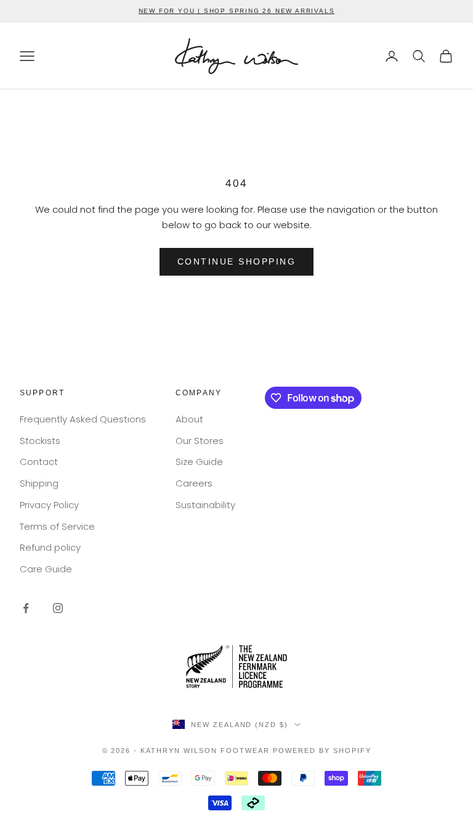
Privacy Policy (49, 504)
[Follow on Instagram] (58, 608)
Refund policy (50, 547)
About (189, 419)
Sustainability (205, 504)
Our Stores (200, 440)
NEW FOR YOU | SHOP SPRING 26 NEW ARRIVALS (237, 10)
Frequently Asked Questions (83, 419)
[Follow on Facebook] (26, 608)
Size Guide (199, 461)
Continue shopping (236, 261)
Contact (39, 461)
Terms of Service (57, 526)
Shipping (39, 483)
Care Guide (46, 568)
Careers (194, 483)
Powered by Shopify (322, 750)
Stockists (40, 440)
